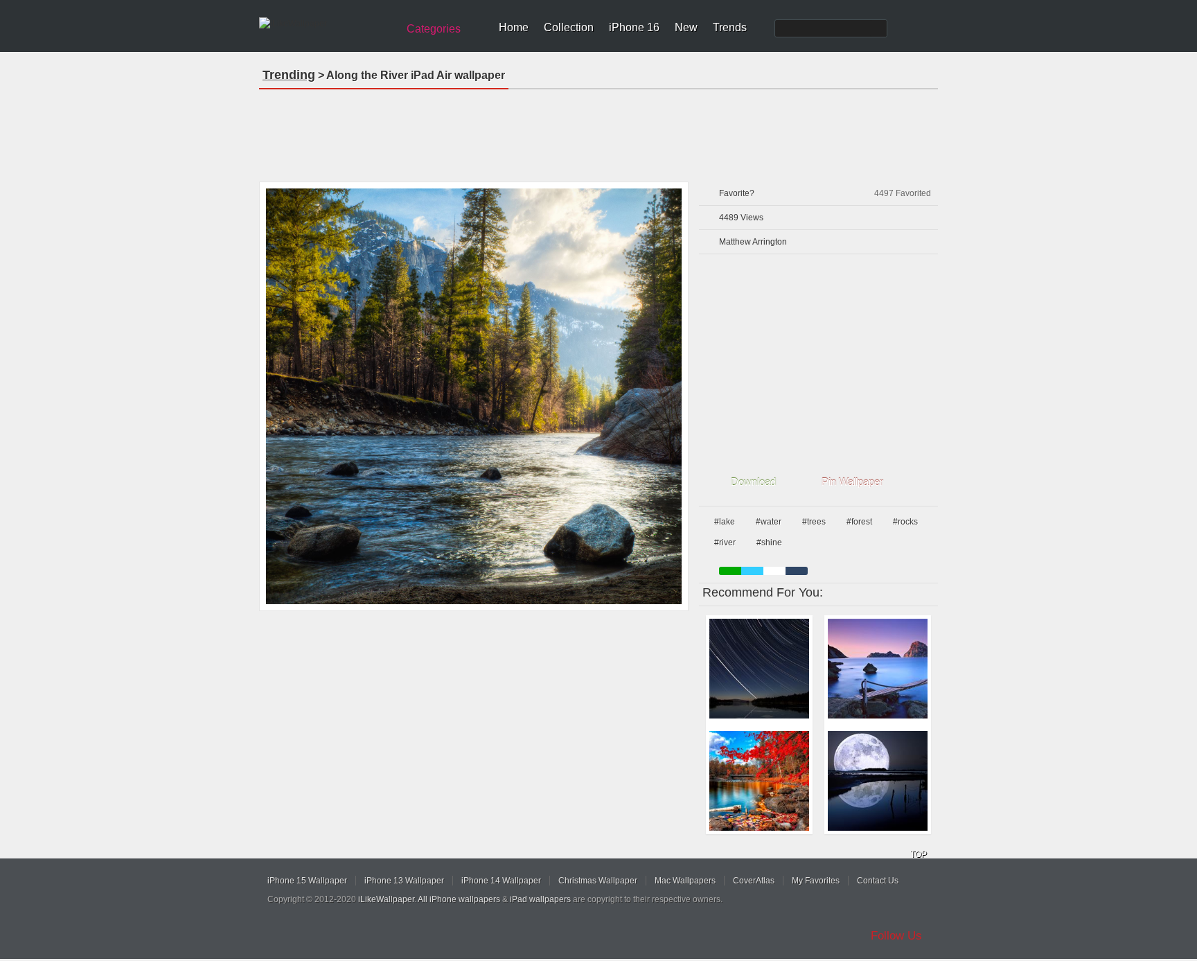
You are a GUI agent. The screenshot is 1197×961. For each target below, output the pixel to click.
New (686, 27)
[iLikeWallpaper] (326, 23)
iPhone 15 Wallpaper (307, 880)
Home (514, 27)
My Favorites (816, 880)
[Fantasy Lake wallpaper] (878, 668)
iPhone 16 (634, 27)
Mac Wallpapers (685, 880)
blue (752, 571)
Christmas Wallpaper (597, 880)
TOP (918, 854)
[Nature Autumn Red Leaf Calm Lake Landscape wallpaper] (759, 781)
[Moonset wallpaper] (878, 781)
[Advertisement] (598, 131)
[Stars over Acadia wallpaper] (759, 668)
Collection (569, 27)
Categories (434, 29)
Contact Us (877, 880)
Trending (289, 75)
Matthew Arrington (753, 242)
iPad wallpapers (540, 899)
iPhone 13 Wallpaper (404, 880)
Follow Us (896, 935)
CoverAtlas (753, 880)
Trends (730, 27)
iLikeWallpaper (386, 899)
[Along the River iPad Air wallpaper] (474, 396)
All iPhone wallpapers (459, 899)
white (774, 571)
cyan (797, 571)
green (730, 571)
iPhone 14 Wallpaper (501, 880)
